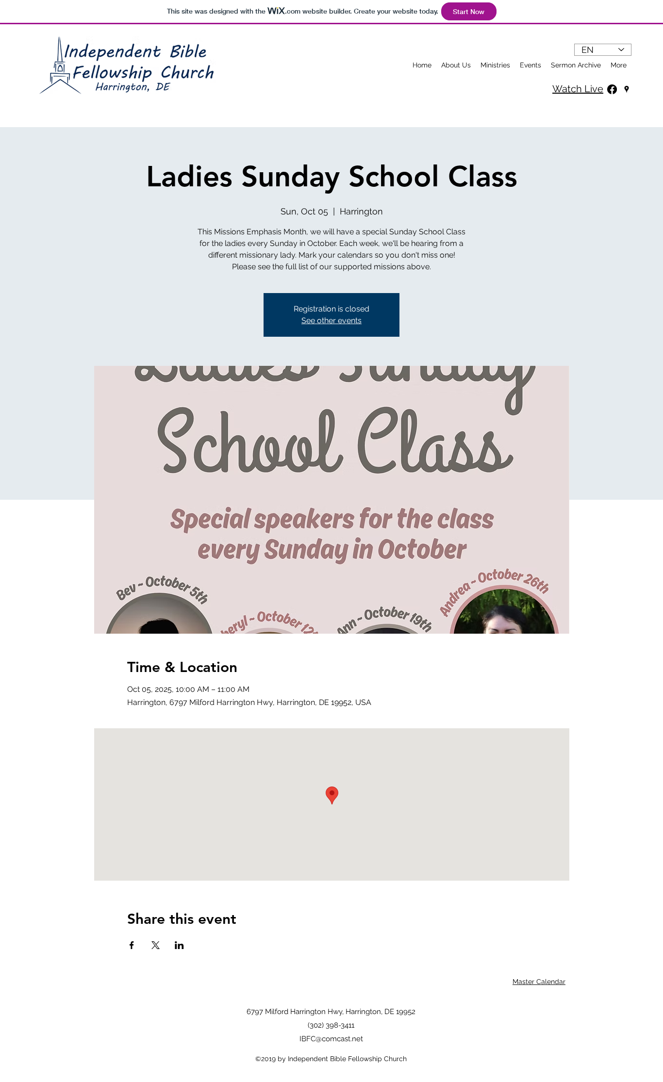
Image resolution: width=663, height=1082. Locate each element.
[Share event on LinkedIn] (179, 945)
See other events (331, 320)
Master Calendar (539, 981)
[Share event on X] (155, 945)
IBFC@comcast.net (331, 1038)
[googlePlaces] (626, 89)
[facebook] (612, 89)
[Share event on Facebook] (131, 945)
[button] (495, 65)
